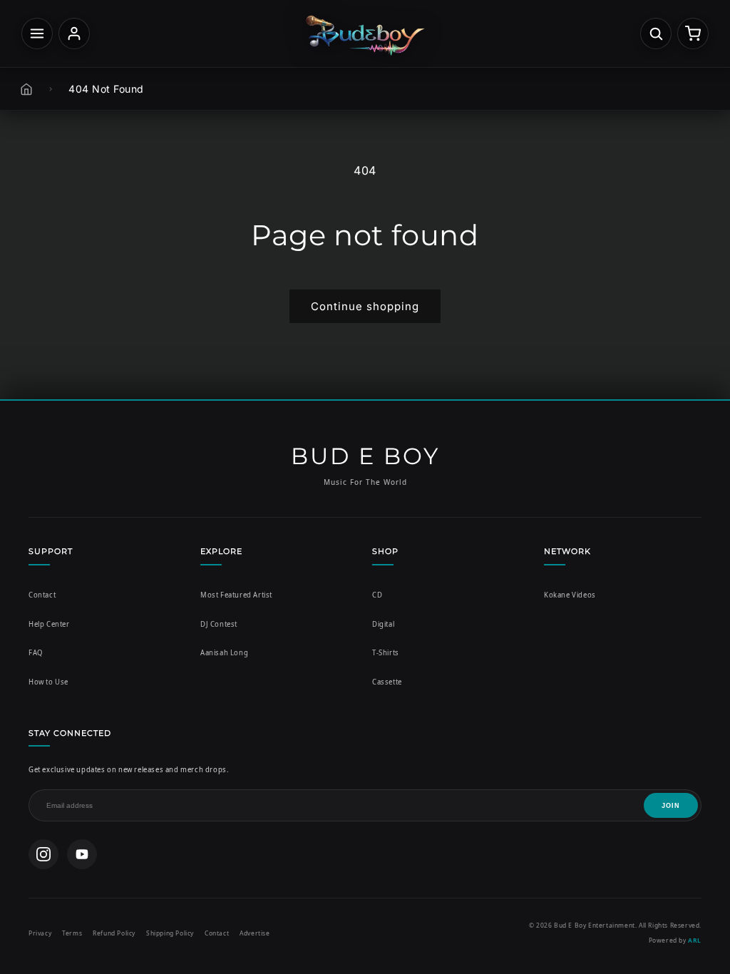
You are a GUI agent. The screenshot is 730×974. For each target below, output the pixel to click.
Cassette (387, 682)
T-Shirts (385, 652)
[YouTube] (82, 854)
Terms (72, 933)
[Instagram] (43, 854)
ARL (694, 940)
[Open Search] (656, 33)
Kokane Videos (570, 595)
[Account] (74, 33)
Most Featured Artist (236, 595)
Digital (383, 624)
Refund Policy (114, 933)
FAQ (36, 652)
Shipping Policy (170, 933)
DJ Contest (218, 624)
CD (377, 595)
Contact (42, 595)
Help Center (49, 624)
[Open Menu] (37, 33)
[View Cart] (693, 33)
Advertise (254, 933)
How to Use (48, 682)
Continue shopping (365, 306)
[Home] (26, 89)
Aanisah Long (224, 652)
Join (671, 805)
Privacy (40, 933)
